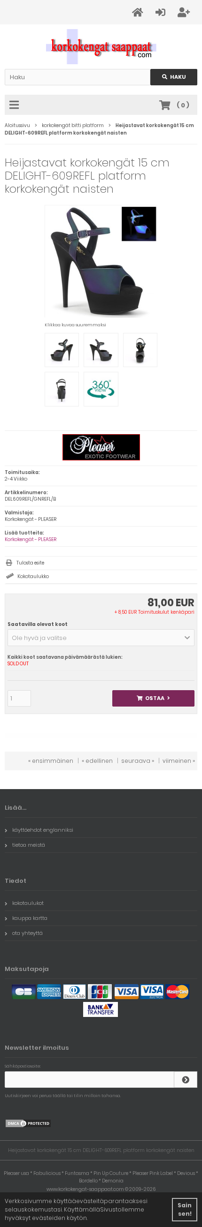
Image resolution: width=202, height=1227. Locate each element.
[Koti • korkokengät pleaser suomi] (101, 46)
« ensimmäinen (50, 761)
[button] (101, 637)
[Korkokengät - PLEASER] (101, 458)
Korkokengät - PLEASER (30, 539)
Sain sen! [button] (185, 1209)
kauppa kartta (29, 918)
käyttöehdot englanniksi (42, 830)
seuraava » (137, 761)
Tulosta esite (30, 562)
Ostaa (153, 698)
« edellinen (97, 761)
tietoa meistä (28, 845)
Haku (174, 77)
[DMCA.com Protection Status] (28, 1126)
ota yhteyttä (27, 933)
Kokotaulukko (33, 576)
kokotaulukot (28, 903)
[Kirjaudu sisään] (185, 1079)
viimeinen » (179, 761)
